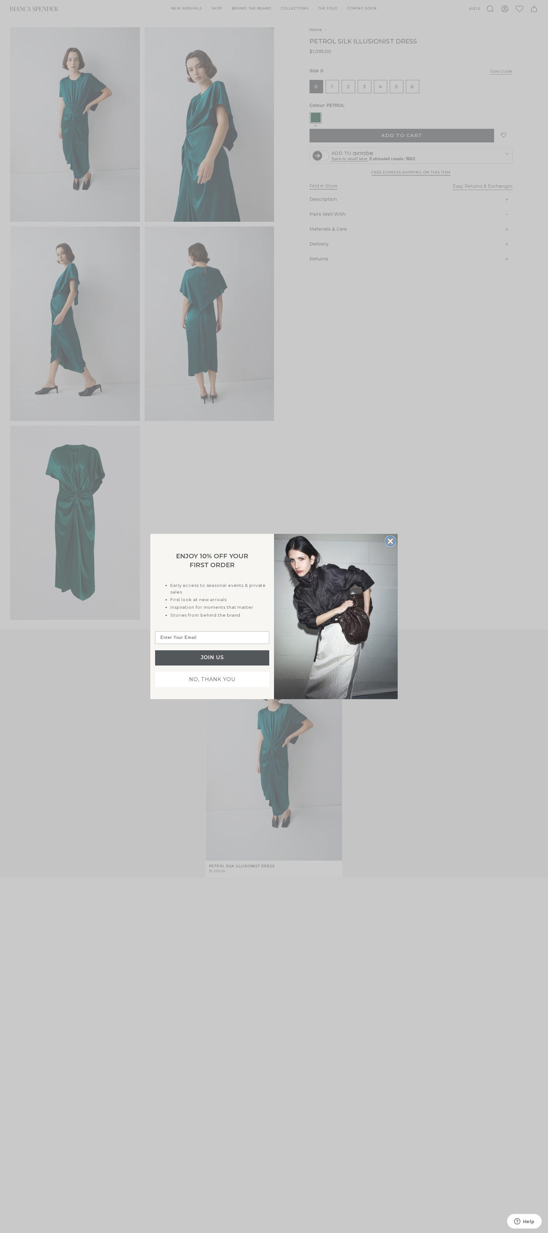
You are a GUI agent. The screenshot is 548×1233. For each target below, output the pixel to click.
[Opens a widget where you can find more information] (524, 1222)
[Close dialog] (390, 541)
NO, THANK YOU (212, 679)
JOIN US (212, 657)
